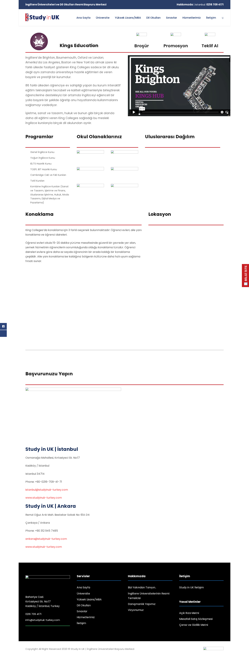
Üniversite (102, 18)
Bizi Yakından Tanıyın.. (142, 587)
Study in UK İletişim (191, 587)
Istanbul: (209, 4)
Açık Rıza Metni (189, 613)
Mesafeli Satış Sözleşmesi (196, 619)
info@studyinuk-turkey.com (42, 620)
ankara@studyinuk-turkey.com (46, 539)
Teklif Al (210, 46)
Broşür (141, 46)
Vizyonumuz (136, 610)
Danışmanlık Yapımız (141, 604)
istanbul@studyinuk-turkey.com (46, 490)
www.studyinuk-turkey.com (43, 498)
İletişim (211, 18)
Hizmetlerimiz (191, 18)
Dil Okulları (153, 18)
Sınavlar (171, 18)
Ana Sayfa (83, 18)
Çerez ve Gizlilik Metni (193, 625)
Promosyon (175, 46)
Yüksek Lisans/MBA (128, 18)
